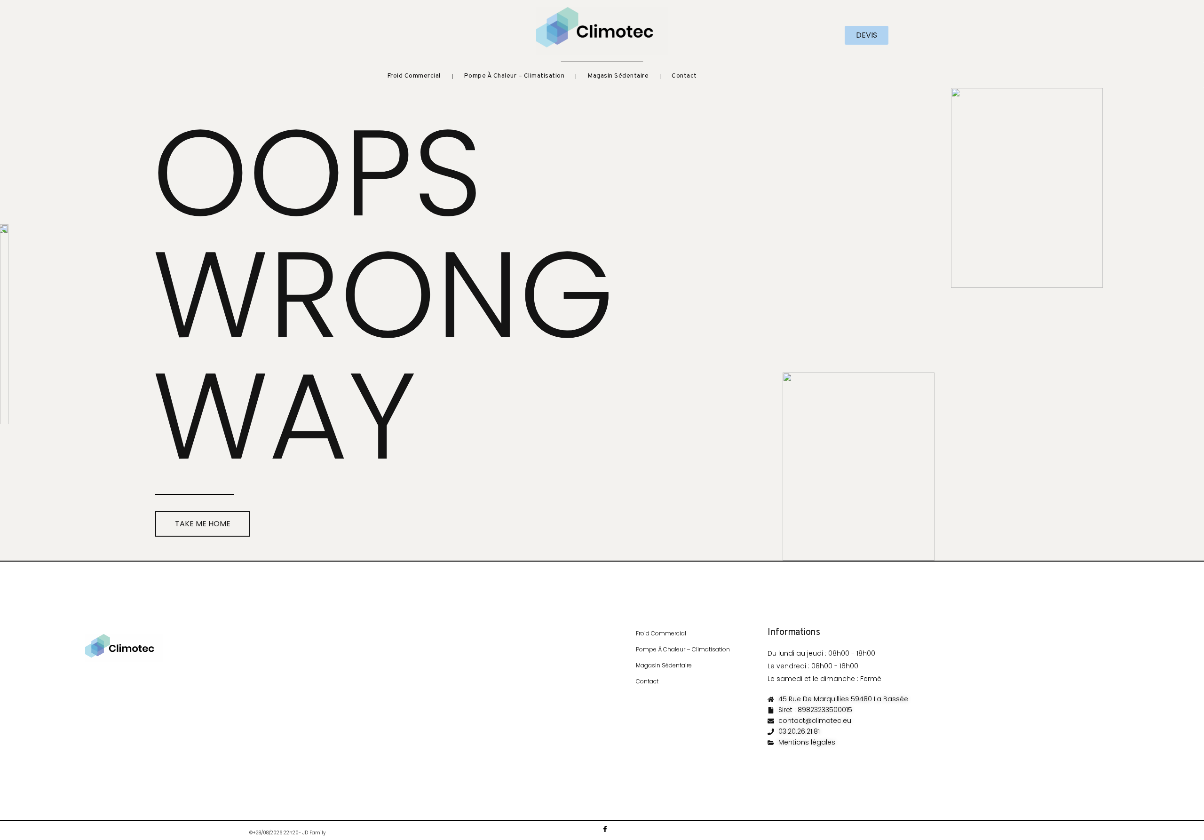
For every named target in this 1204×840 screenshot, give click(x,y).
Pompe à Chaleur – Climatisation (514, 76)
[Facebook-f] (605, 829)
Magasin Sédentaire (618, 76)
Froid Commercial (414, 76)
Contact (684, 76)
